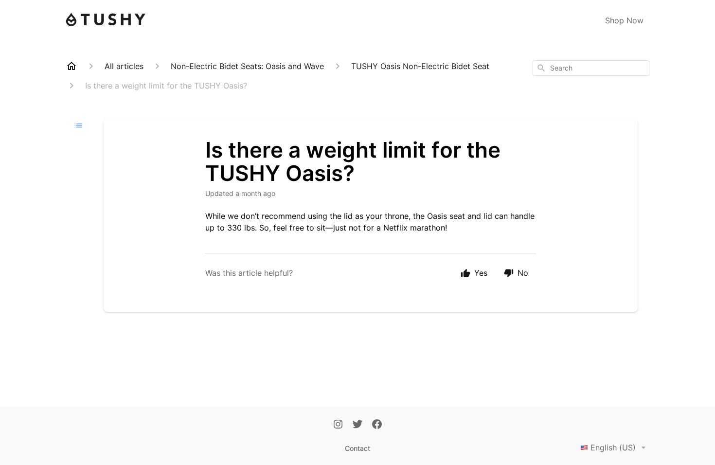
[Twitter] (357, 425)
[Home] (71, 66)
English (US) (613, 447)
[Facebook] (377, 425)
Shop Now (624, 20)
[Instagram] (338, 425)
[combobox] (591, 68)
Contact (357, 448)
